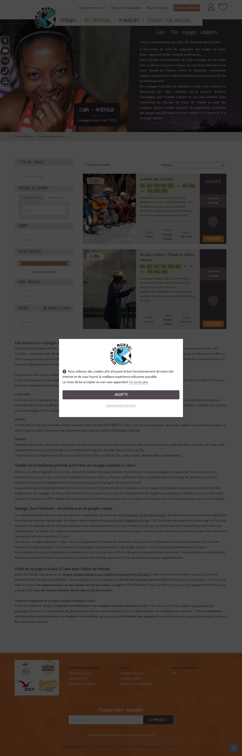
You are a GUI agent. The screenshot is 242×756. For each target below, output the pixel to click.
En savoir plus (139, 382)
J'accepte (121, 395)
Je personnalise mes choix (121, 405)
